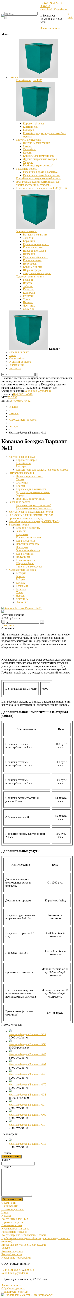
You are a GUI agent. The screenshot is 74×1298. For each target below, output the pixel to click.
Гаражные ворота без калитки (41, 175)
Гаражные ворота (27, 168)
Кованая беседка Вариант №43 (27, 1054)
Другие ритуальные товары (40, 159)
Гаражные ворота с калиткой (41, 171)
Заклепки (29, 237)
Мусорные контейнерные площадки (23, 1244)
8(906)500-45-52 (21, 400)
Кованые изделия (12, 1251)
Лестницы (29, 305)
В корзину (7, 625)
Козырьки (29, 292)
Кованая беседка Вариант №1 (27, 1124)
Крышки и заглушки (36, 244)
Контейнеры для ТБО (29, 80)
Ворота (28, 282)
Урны (27, 299)
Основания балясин (35, 257)
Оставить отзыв (11, 1156)
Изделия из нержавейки (16, 1257)
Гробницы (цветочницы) (38, 165)
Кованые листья (33, 247)
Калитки (28, 289)
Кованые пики (32, 260)
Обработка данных (13, 1288)
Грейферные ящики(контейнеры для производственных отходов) (38, 183)
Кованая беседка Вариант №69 (27, 1114)
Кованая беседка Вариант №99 (27, 1064)
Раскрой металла (11, 1254)
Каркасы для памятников (38, 155)
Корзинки (29, 240)
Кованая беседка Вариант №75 (27, 1084)
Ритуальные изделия (29, 139)
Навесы (28, 302)
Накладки (29, 253)
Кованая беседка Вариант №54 (27, 1044)
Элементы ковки (26, 231)
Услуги (5, 1247)
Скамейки (29, 149)
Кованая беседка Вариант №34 (27, 1104)
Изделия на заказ (19, 352)
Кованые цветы (33, 266)
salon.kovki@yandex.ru (54, 9)
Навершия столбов (35, 250)
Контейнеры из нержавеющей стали (38, 178)
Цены (12, 355)
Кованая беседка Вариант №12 (27, 1034)
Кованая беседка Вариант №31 (27, 1094)
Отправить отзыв (12, 1199)
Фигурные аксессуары (37, 273)
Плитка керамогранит (37, 142)
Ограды (28, 162)
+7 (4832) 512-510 (51, 2)
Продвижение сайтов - (15, 1291)
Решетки (28, 295)
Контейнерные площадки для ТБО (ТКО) (41, 188)
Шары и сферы (32, 270)
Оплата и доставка (20, 361)
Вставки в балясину (35, 234)
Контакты (15, 368)
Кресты (28, 152)
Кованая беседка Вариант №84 (27, 1074)
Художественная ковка (30, 276)
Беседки (28, 279)
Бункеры (28, 129)
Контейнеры (31, 126)
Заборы (28, 286)
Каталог (14, 77)
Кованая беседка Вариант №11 (27, 1143)
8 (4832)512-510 (23, 394)
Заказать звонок (50, 28)
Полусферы (30, 263)
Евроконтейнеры (34, 123)
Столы (27, 146)
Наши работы (17, 358)
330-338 (45, 6)
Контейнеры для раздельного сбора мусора (42, 469)
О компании (16, 364)
